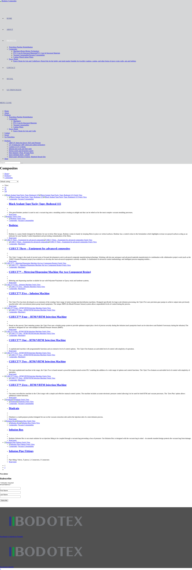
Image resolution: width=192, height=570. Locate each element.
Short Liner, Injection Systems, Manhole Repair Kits (27, 157)
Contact (7, 133)
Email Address (5, 484)
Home (6, 111)
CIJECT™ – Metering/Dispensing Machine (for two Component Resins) (50, 271)
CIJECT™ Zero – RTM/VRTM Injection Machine (38, 384)
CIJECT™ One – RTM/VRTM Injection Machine (37, 340)
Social (6, 135)
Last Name (4, 494)
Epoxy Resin (13, 129)
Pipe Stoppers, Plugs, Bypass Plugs (21, 153)
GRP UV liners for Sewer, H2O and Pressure (25, 143)
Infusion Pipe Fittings (21, 451)
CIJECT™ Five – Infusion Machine (29, 293)
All (5, 191)
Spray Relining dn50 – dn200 (19, 155)
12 (5, 187)
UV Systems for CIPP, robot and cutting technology (27, 145)
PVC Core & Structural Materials (25, 123)
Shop (6, 159)
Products (7, 115)
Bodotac (13, 225)
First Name (4, 490)
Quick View (77, 195)
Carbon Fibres (18, 127)
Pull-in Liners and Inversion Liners (21, 151)
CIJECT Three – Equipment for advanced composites (39, 248)
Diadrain (14, 408)
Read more (13, 214)
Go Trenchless (9, 137)
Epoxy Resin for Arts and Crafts (24, 131)
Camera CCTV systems (17, 147)
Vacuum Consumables (21, 125)
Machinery (17, 121)
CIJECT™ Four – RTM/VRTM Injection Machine (38, 316)
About (6, 113)
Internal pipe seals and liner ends (20, 149)
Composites (13, 119)
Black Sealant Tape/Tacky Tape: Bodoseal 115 (35, 203)
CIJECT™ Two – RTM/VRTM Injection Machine (37, 361)
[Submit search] (22, 163)
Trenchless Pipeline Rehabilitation (21, 117)
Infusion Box (16, 429)
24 (5, 189)
